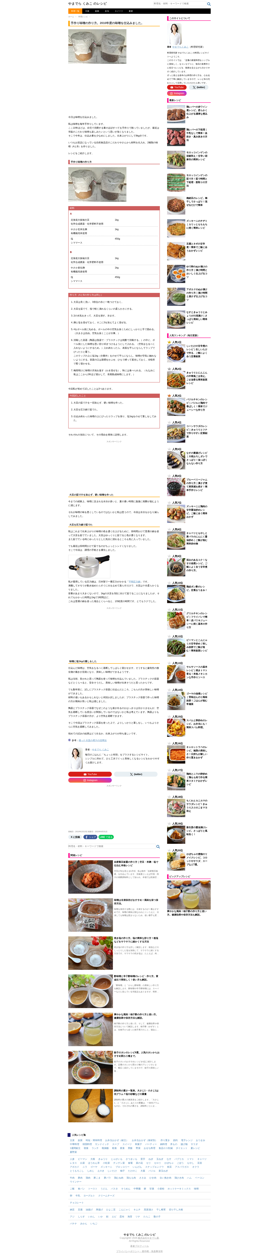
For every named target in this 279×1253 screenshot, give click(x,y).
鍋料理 (163, 1144)
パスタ (114, 1188)
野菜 (138, 1148)
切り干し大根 (176, 1209)
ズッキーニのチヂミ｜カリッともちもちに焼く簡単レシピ (196, 224)
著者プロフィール (139, 1246)
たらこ (146, 1216)
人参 (72, 1159)
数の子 (157, 1216)
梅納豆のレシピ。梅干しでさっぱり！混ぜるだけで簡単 (196, 201)
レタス (73, 1163)
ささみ (142, 1178)
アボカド (74, 1167)
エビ (114, 1216)
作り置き (165, 1140)
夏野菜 (73, 1152)
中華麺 (137, 1188)
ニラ (85, 1167)
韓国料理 (87, 1144)
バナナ (73, 1223)
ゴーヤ (93, 1167)
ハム (189, 1178)
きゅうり (103, 1159)
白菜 (82, 1163)
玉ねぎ (159, 1159)
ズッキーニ (106, 1167)
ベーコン (199, 1178)
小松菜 (106, 1163)
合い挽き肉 (165, 1178)
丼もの (173, 1144)
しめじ (90, 1171)
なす (169, 1159)
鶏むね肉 (118, 1178)
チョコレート (77, 1202)
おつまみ (200, 1140)
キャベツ (202, 1159)
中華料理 (74, 1144)
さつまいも (131, 1159)
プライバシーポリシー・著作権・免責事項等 (139, 1251)
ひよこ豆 (111, 1209)
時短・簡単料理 (94, 1140)
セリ (148, 1163)
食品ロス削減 (166, 1148)
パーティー (151, 1144)
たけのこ (132, 1171)
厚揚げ (99, 1209)
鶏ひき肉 (179, 1178)
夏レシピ (195, 1148)
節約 (175, 1140)
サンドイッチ (102, 1144)
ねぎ (151, 1159)
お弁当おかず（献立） (116, 1140)
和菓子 (138, 1144)
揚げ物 (184, 1144)
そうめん (125, 1188)
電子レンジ (187, 1140)
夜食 (122, 1148)
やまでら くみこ (100, 749)
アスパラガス (182, 1167)
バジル (152, 1171)
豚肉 (80, 1178)
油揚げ (89, 1209)
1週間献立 (75, 1148)
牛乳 (78, 1195)
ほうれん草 (94, 1163)
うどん (104, 1188)
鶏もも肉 (131, 1178)
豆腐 (80, 1209)
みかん (83, 1223)
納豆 (72, 1209)
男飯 (130, 1148)
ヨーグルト (89, 1195)
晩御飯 (105, 1148)
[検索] (209, 4)
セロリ (157, 1163)
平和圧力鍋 (134, 581)
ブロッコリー (122, 1167)
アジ (72, 1216)
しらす (81, 1216)
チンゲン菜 (119, 1163)
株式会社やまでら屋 (148, 1238)
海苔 (130, 1216)
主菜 (87, 11)
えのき (100, 1171)
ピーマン (82, 1159)
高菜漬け (148, 1209)
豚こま (97, 1178)
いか (100, 1216)
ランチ (95, 1148)
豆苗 (199, 1163)
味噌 (196, 1188)
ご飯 (72, 1188)
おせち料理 (149, 1148)
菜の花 (139, 1163)
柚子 (122, 1171)
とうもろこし (77, 1171)
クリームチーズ (106, 1195)
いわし (91, 1216)
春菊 (130, 1163)
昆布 (122, 1216)
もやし (190, 1163)
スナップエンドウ (154, 1167)
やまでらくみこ (180, 47)
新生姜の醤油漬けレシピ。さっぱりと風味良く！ (196, 831)
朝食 (86, 1148)
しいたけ (112, 1171)
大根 (92, 1159)
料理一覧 (75, 11)
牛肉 (72, 1178)
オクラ (195, 1167)
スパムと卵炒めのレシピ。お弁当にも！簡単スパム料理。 (196, 724)
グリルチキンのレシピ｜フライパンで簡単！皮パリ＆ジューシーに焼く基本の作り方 (196, 620)
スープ (115, 1144)
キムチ (137, 1209)
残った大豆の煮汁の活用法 (93, 740)
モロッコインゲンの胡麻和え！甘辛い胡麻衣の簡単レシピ (196, 156)
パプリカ (179, 1159)
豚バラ (107, 1178)
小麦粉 (160, 1188)
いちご (93, 1223)
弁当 (107, 11)
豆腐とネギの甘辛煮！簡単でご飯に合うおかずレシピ (196, 247)
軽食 (114, 1148)
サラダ (194, 1144)
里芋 (143, 1159)
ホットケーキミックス (179, 1188)
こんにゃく (124, 1209)
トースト (92, 1188)
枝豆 (169, 1167)
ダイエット (181, 1148)
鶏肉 (88, 1178)
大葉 (143, 1171)
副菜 (97, 11)
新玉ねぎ (163, 1171)
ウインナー (76, 1181)
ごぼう (180, 1163)
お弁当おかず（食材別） (144, 1140)
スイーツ (119, 11)
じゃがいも (116, 1159)
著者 (131, 11)
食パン (81, 1188)
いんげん (137, 1167)
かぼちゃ (169, 1163)
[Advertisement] (114, 88)
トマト (190, 1159)
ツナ (137, 1216)
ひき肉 (152, 1178)
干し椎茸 (161, 1209)
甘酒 (151, 1188)
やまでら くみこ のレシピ (87, 3)
